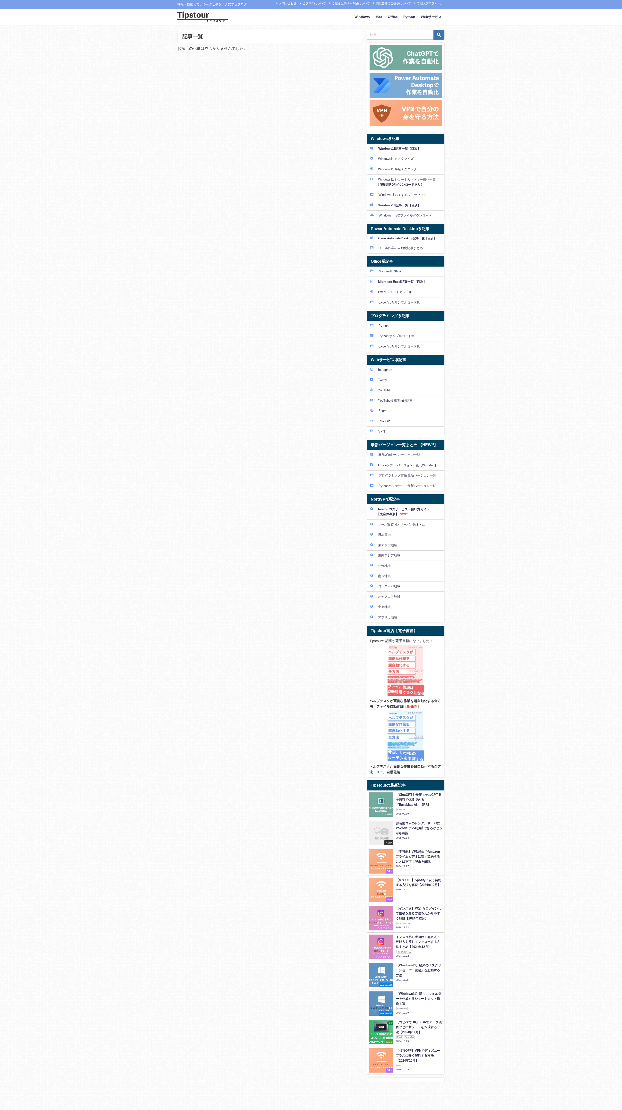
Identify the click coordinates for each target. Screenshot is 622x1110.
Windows (362, 16)
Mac (378, 16)
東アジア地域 (387, 545)
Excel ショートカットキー (396, 292)
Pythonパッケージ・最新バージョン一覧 (407, 485)
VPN (381, 431)
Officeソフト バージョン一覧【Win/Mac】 (408, 465)
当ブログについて (314, 3)
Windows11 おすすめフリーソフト (403, 194)
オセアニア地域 (389, 596)
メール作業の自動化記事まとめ (401, 248)
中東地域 (384, 606)
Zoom (383, 410)
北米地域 (384, 565)
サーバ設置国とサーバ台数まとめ (401, 524)
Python (409, 16)
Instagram (385, 369)
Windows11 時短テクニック (397, 169)
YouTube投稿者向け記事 (395, 400)
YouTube (384, 390)
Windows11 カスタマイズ (396, 158)
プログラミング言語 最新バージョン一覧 (407, 475)
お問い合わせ (287, 3)
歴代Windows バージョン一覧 (399, 454)
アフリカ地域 (387, 617)
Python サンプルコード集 (397, 336)
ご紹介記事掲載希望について (351, 3)
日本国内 (384, 534)
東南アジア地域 (389, 555)
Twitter (382, 380)
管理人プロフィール (430, 3)
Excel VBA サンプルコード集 (399, 302)
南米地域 (384, 576)
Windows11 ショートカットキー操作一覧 (403, 182)
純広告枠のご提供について (393, 3)
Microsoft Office (390, 271)
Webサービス (431, 16)
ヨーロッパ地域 (389, 586)
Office (393, 16)
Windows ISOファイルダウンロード (405, 215)
